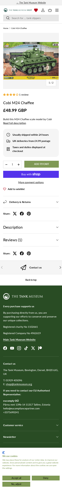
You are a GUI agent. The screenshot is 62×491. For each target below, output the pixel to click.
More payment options (31, 182)
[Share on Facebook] (21, 213)
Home (5, 28)
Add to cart (41, 164)
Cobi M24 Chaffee (19, 28)
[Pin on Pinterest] (28, 213)
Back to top (31, 279)
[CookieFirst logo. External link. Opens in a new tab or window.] (3, 452)
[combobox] (31, 18)
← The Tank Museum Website (31, 2)
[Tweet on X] (14, 213)
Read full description (14, 122)
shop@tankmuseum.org (19, 384)
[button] (49, 10)
